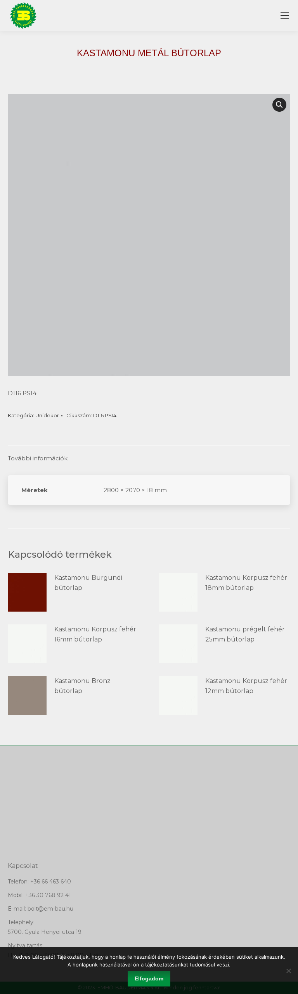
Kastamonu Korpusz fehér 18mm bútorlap (246, 582)
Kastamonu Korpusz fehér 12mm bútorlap (246, 686)
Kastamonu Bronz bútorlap (82, 686)
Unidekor (47, 415)
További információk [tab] (38, 458)
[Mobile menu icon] (284, 15)
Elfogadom (149, 978)
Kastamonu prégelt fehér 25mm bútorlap (245, 634)
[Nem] (288, 971)
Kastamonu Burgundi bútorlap (88, 582)
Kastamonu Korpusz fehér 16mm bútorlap (95, 634)
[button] (279, 105)
